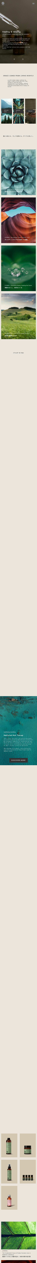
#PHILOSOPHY (6, 111)
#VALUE (30, 111)
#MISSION (18, 111)
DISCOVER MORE (18, 760)
